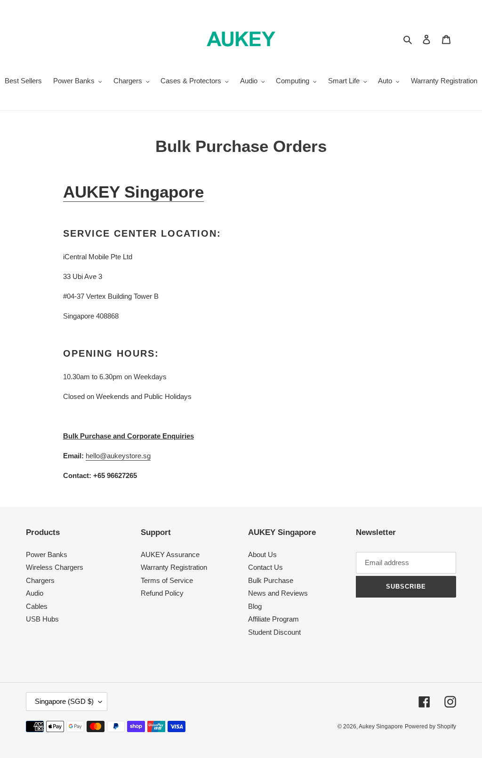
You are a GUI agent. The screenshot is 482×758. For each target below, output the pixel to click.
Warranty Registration (174, 567)
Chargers (40, 580)
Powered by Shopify (430, 726)
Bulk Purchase (270, 580)
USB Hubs (42, 619)
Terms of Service (167, 580)
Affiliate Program (273, 619)
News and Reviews (278, 593)
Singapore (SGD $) (64, 701)
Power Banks (46, 555)
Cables (37, 606)
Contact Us (265, 567)
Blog (255, 606)
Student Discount (274, 632)
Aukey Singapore (381, 726)
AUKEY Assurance (170, 555)
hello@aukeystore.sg (118, 456)
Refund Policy (162, 593)
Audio (34, 593)
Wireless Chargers (54, 567)
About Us (262, 555)
